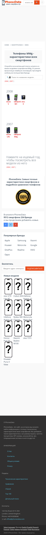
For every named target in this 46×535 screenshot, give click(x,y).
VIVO (32, 250)
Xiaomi (33, 240)
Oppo (7, 254)
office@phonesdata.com (15, 519)
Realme (21, 250)
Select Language (9, 527)
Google (33, 245)
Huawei (8, 245)
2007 (11, 81)
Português (23, 529)
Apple (7, 240)
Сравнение (9, 484)
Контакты (11, 456)
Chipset (8, 489)
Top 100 (8, 494)
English (24, 527)
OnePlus (8, 250)
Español (30, 527)
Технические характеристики (16, 479)
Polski (30, 529)
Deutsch (36, 527)
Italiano (17, 529)
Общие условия (13, 461)
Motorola (22, 245)
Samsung (22, 240)
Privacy (10, 466)
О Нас (9, 451)
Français (6, 529)
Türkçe (12, 529)
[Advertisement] (23, 24)
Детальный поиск (12, 499)
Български (35, 529)
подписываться (34, 268)
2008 (6, 81)
